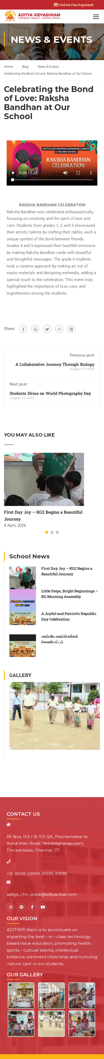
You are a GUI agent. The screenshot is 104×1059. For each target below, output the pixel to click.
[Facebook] (23, 329)
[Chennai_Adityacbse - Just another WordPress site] (33, 16)
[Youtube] (43, 907)
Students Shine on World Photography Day (50, 393)
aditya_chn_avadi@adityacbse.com (42, 894)
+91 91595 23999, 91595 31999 (37, 873)
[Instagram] (11, 907)
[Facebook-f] (32, 907)
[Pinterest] (59, 329)
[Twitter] (47, 329)
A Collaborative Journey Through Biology (54, 364)
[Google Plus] (35, 329)
